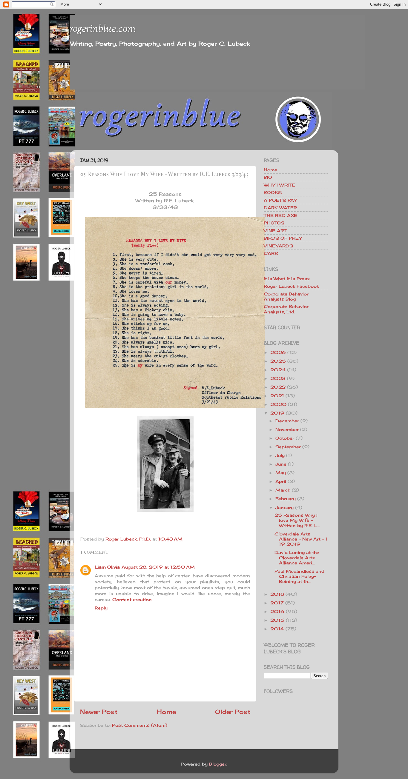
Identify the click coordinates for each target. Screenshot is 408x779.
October (284, 438)
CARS (271, 253)
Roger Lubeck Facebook (291, 286)
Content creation (132, 599)
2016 (277, 611)
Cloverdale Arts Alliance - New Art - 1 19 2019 (301, 539)
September (288, 446)
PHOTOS (274, 222)
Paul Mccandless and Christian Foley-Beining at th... (299, 576)
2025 (278, 361)
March (282, 489)
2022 (278, 387)
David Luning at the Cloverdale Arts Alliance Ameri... (296, 557)
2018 (277, 594)
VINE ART (275, 230)
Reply (101, 607)
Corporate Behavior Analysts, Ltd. (286, 309)
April (280, 481)
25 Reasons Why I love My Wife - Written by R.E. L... (297, 520)
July (280, 455)
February (285, 498)
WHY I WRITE (279, 184)
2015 (277, 620)
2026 (278, 352)
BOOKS (273, 192)
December (287, 420)
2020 (278, 404)
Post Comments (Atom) (139, 725)
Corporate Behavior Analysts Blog (286, 296)
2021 (277, 395)
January (284, 507)
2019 (277, 412)
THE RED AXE (280, 215)
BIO (268, 177)
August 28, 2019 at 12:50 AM (158, 566)
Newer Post (98, 711)
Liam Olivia (107, 566)
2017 (277, 602)
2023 (278, 378)
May (280, 472)
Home (166, 711)
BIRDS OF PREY (283, 238)
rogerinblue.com (103, 29)
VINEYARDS (278, 245)
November (287, 429)
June (280, 464)
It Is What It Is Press (287, 278)
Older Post (232, 711)
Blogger (217, 763)
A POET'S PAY (280, 200)
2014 (277, 628)
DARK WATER (280, 207)
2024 (278, 369)
